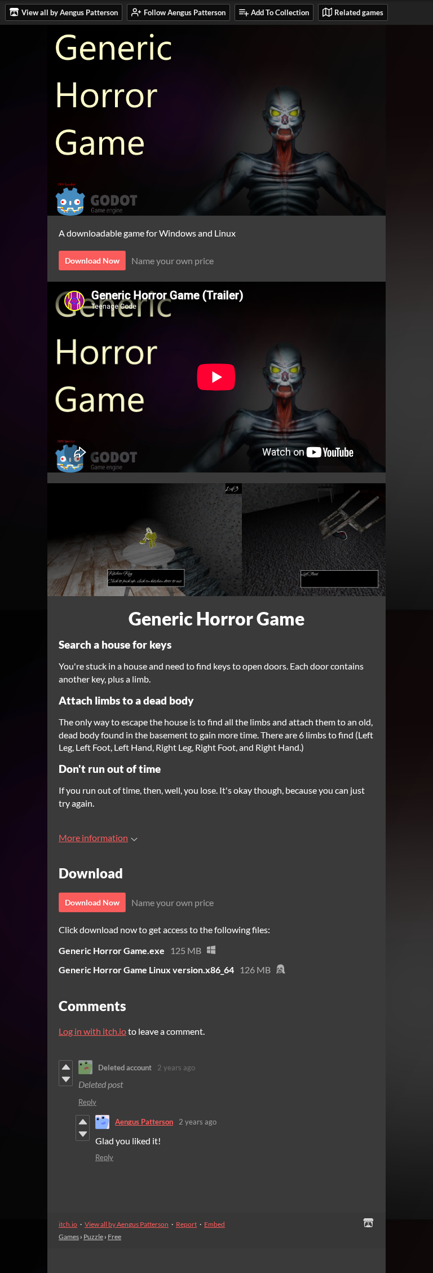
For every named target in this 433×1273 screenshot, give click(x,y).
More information (93, 837)
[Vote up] (65, 1067)
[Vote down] (65, 1079)
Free (114, 1236)
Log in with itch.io (92, 1031)
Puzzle (93, 1236)
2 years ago (176, 1067)
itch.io (68, 1224)
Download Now (92, 260)
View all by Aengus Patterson (127, 1224)
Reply (87, 1101)
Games (69, 1236)
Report (186, 1224)
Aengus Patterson (144, 1121)
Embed (214, 1224)
